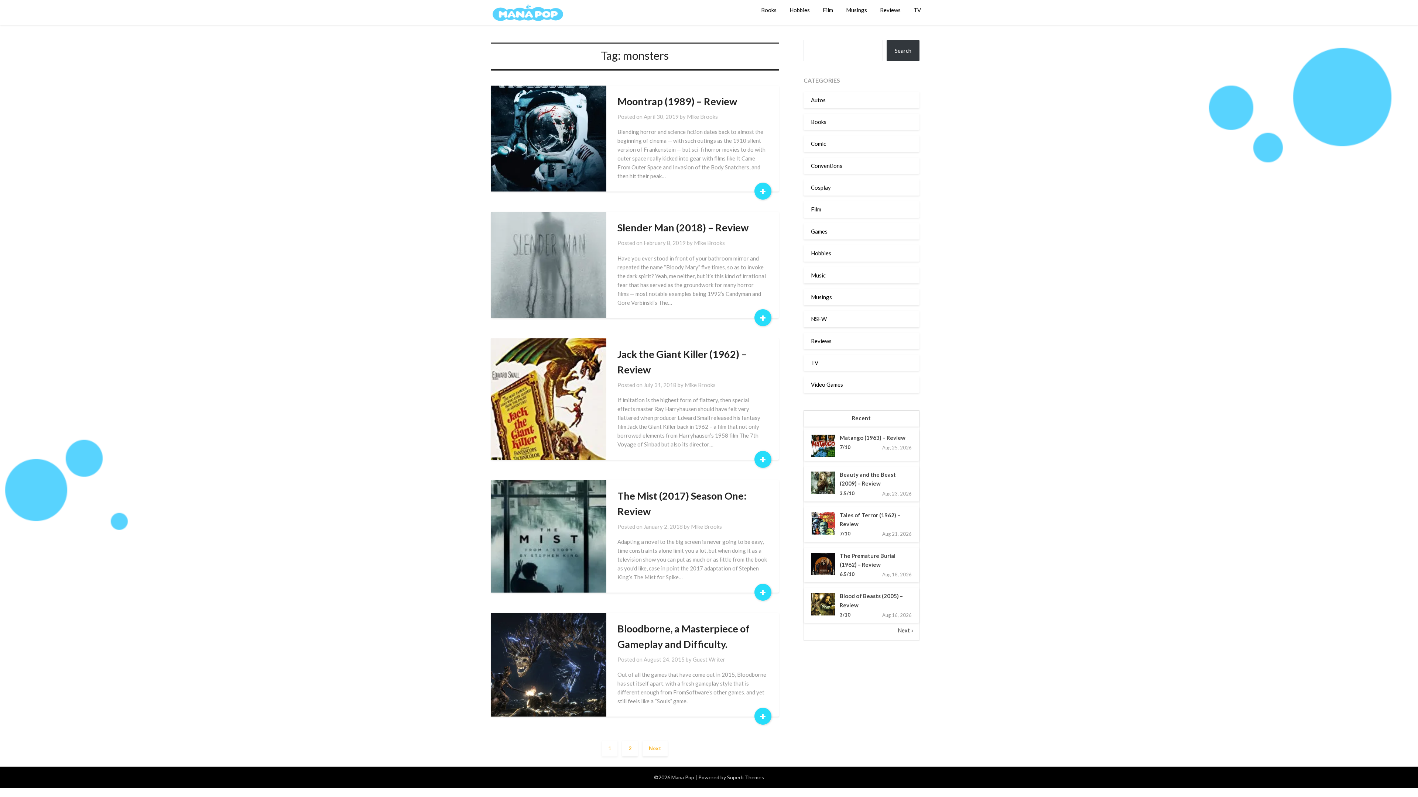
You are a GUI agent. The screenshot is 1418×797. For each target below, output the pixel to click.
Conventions (826, 165)
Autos (818, 100)
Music (818, 275)
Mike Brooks (702, 116)
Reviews (890, 10)
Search (903, 50)
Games (819, 231)
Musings (856, 10)
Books (769, 10)
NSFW (819, 318)
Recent (861, 418)
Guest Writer (709, 659)
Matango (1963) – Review (872, 437)
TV (917, 10)
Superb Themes (745, 777)
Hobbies (800, 10)
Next (655, 748)
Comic (818, 143)
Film (828, 10)
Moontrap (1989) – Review (677, 101)
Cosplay (821, 187)
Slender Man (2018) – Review (683, 227)
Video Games (827, 384)
